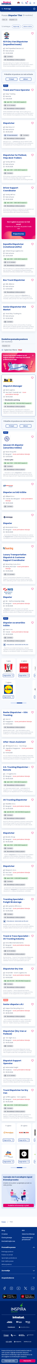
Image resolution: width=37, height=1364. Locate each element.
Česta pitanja (7, 1238)
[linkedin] (33, 1288)
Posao (4, 1222)
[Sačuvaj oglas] (32, 33)
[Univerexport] (10, 1155)
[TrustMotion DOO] (26, 1133)
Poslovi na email (7, 1255)
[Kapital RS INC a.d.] (26, 1155)
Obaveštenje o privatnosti (27, 1239)
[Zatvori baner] (33, 355)
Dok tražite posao (8, 1261)
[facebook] (4, 1288)
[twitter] (26, 1288)
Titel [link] (11, 1222)
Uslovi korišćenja (28, 1234)
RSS (23, 1230)
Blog (3, 1230)
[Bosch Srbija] (10, 690)
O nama (4, 1234)
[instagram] (11, 1288)
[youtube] (19, 1288)
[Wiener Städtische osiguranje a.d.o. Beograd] (10, 668)
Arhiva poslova (7, 1264)
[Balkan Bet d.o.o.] (10, 1133)
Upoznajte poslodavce (9, 1258)
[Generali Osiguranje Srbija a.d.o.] (26, 690)
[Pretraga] (22, 3)
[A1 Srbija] (26, 668)
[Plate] (26, 3)
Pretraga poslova (7, 1252)
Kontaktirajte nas (8, 1241)
